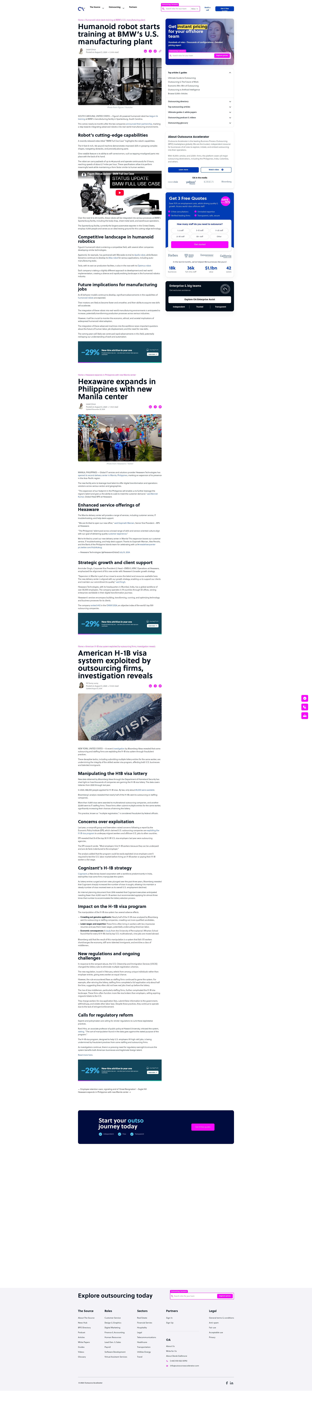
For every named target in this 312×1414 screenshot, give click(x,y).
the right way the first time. (127, 719)
